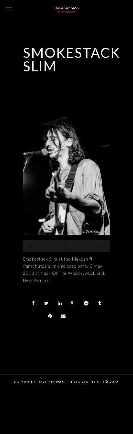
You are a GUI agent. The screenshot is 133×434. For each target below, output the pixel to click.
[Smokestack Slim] (66, 233)
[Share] (33, 303)
